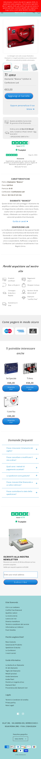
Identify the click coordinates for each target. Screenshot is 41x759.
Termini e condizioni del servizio (17, 624)
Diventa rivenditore (13, 621)
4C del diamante (12, 668)
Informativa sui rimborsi (14, 627)
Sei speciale (11, 378)
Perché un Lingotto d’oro (15, 682)
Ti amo (10, 75)
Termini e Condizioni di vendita (17, 700)
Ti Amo (30, 378)
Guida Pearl (10, 679)
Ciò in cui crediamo (13, 607)
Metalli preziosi (11, 674)
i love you (11, 411)
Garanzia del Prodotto (14, 645)
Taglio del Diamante (13, 671)
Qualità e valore (11, 613)
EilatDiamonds (22, 754)
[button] (33, 12)
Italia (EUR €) (19, 739)
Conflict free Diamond (14, 610)
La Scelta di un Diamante (15, 665)
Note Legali (10, 705)
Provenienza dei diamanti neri (17, 688)
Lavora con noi (11, 619)
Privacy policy (10, 703)
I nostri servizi (11, 653)
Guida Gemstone (12, 676)
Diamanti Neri (11, 685)
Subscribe (20, 582)
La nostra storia (11, 616)
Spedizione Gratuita (13, 648)
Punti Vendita (11, 630)
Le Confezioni (11, 650)
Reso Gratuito (11, 642)
